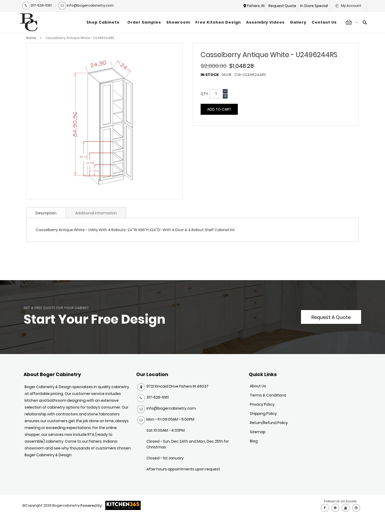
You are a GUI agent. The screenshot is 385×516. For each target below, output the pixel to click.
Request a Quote (331, 317)
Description (46, 213)
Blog (254, 441)
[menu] (211, 22)
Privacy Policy (262, 404)
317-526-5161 (41, 5)
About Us (258, 386)
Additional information (96, 213)
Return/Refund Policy (269, 422)
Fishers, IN (256, 5)
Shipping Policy (263, 413)
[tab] (46, 212)
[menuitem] (104, 22)
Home (31, 38)
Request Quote (282, 5)
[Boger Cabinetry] (29, 22)
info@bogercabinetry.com (90, 5)
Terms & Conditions (268, 395)
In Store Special (314, 5)
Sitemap (258, 431)
